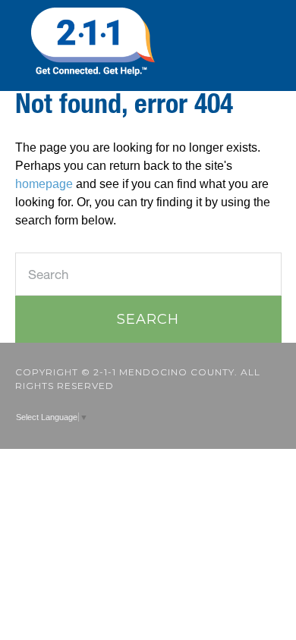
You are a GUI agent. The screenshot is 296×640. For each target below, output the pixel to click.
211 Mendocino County (148, 42)
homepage (44, 183)
